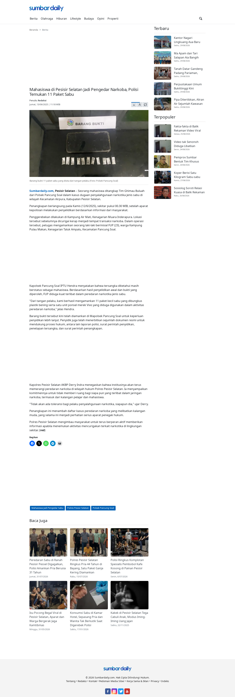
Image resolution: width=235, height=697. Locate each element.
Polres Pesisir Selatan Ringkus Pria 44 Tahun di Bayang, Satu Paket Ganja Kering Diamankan (86, 566)
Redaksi (42, 100)
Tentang (71, 681)
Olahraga (47, 18)
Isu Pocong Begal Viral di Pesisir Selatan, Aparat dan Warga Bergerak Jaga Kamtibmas (46, 619)
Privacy (155, 681)
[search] (201, 18)
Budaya (89, 18)
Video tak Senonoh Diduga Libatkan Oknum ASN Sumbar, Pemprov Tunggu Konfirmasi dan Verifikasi (187, 144)
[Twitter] (121, 691)
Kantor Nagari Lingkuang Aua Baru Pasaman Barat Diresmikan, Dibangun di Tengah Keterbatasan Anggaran (189, 40)
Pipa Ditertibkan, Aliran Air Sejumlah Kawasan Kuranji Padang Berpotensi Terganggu (189, 102)
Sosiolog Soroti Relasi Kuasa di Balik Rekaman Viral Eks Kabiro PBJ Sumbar (189, 190)
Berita (34, 18)
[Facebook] (108, 691)
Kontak (93, 681)
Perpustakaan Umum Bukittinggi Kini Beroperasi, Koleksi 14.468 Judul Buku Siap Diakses (188, 86)
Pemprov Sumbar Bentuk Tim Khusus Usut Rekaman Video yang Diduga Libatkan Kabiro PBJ (188, 159)
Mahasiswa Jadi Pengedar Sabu (47, 507)
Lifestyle (75, 18)
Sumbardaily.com (41, 191)
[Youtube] (127, 691)
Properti (113, 18)
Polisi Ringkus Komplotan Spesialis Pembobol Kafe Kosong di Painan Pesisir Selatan (127, 566)
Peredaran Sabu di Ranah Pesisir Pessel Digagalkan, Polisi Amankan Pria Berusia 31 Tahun (47, 566)
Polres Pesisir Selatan (78, 507)
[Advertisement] (88, 57)
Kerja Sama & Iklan (138, 681)
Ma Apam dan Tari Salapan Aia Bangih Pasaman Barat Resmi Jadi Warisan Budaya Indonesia (188, 55)
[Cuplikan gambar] (48, 542)
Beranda (33, 29)
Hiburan (61, 18)
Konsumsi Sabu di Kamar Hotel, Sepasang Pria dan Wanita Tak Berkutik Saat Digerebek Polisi (86, 619)
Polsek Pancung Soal (103, 507)
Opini (100, 18)
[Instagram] (114, 691)
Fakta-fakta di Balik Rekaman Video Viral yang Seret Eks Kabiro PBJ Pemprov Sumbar (188, 128)
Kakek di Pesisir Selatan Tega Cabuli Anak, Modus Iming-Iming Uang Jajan (129, 617)
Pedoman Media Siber (112, 681)
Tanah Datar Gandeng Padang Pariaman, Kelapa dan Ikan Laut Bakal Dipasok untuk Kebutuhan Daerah (188, 71)
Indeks (165, 681)
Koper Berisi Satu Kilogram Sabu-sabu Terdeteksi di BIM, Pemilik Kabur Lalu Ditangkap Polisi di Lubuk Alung (187, 175)
